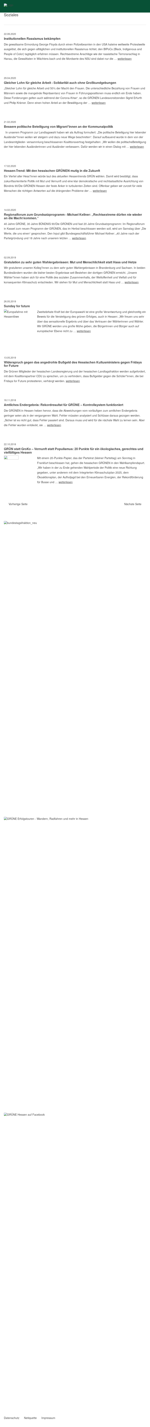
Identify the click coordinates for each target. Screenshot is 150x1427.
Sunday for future (17, 306)
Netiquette (30, 1417)
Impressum (48, 1417)
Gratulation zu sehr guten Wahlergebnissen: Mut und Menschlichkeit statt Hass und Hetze (70, 262)
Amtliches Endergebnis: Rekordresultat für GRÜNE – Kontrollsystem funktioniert (63, 404)
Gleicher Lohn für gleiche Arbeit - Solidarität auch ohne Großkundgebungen (60, 82)
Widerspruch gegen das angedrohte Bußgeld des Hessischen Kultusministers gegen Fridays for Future (73, 364)
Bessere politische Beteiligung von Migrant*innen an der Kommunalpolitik (58, 126)
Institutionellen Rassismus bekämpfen (32, 38)
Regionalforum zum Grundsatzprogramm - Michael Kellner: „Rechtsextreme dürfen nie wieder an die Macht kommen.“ (73, 216)
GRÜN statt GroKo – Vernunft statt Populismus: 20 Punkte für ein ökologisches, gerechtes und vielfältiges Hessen (73, 451)
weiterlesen (125, 59)
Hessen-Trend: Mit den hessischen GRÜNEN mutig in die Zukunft (52, 170)
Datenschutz (11, 1417)
